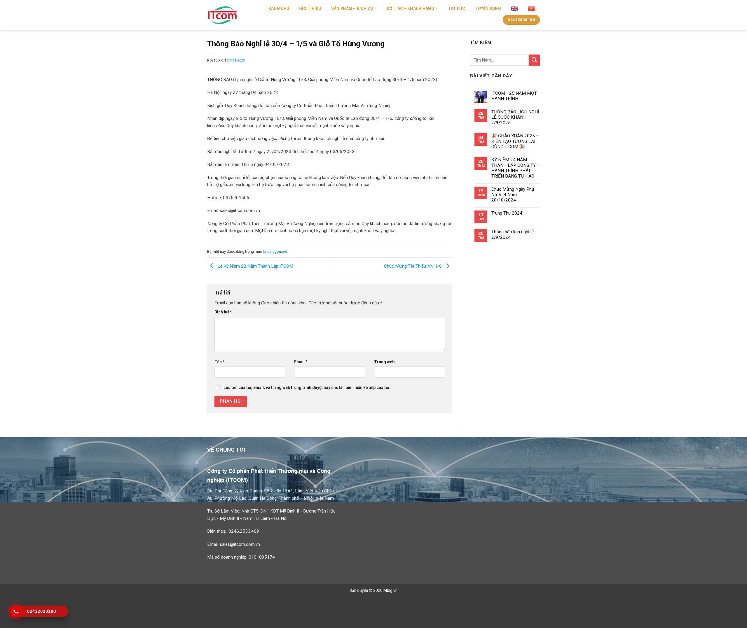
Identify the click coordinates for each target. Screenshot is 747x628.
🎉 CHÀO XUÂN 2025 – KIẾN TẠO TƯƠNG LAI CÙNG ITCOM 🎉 (515, 141)
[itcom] (228, 15)
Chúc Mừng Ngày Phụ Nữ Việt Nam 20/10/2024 (512, 195)
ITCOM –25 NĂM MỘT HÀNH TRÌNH (514, 96)
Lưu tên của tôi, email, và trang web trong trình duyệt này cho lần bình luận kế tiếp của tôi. (307, 387)
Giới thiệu (310, 8)
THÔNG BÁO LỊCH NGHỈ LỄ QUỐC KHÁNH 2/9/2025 (515, 117)
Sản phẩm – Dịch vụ (352, 8)
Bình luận (223, 312)
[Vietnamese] (531, 8)
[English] (514, 8)
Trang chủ (277, 8)
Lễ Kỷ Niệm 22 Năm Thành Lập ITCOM (254, 266)
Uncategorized (275, 252)
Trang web (384, 361)
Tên (219, 361)
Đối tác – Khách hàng (410, 8)
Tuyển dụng (488, 8)
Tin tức (456, 8)
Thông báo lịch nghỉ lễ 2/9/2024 (512, 234)
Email (300, 361)
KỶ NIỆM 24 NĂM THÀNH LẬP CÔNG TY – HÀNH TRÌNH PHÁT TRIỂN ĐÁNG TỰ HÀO (515, 167)
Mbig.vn (390, 590)
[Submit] (534, 60)
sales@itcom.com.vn (240, 544)
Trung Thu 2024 (506, 213)
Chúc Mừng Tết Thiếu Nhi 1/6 (413, 266)
